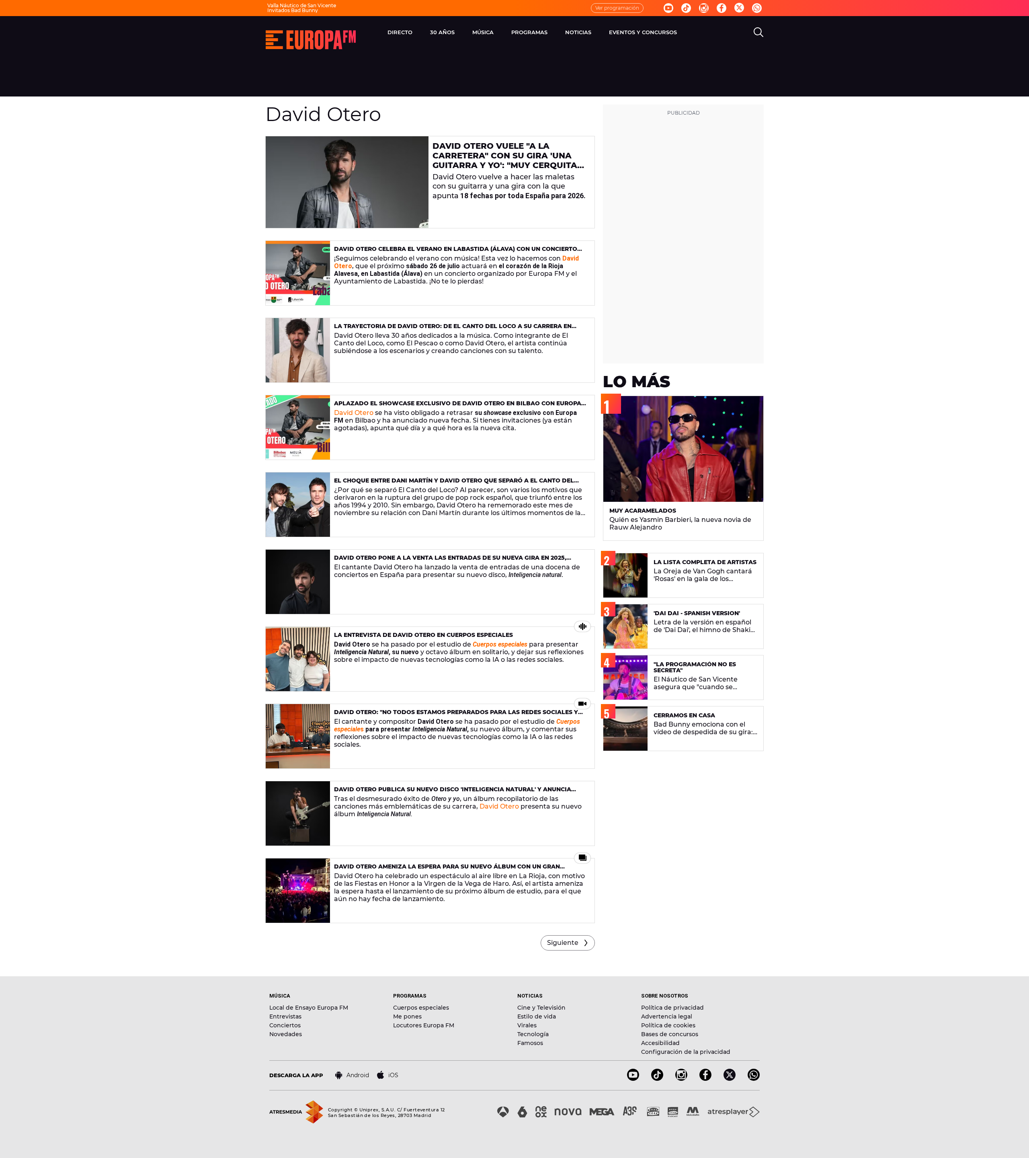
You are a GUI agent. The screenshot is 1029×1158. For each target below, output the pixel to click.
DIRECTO (399, 32)
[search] (758, 32)
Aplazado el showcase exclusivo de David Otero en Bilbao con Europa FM (457, 407)
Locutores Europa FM (423, 1025)
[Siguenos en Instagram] (704, 8)
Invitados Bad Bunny (292, 10)
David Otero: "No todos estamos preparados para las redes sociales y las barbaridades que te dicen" (456, 715)
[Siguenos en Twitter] (739, 8)
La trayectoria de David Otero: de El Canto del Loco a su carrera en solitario (453, 329)
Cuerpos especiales (421, 1007)
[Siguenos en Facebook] (721, 8)
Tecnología (533, 1034)
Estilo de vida (536, 1016)
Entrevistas (285, 1016)
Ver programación (617, 8)
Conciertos (285, 1025)
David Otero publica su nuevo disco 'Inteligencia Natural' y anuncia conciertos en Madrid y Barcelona (452, 793)
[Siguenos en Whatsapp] (757, 8)
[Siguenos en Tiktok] (686, 8)
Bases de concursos (669, 1034)
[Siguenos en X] (730, 1078)
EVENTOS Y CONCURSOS (643, 32)
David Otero (353, 413)
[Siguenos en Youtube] (668, 8)
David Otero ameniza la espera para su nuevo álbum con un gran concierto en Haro (447, 870)
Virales (527, 1025)
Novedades (285, 1034)
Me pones (407, 1016)
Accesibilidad (660, 1043)
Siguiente (562, 943)
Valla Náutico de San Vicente (301, 5)
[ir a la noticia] (347, 182)
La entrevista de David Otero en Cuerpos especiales (423, 635)
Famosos (530, 1043)
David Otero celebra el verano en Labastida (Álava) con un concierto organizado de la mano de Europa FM (455, 252)
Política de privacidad (672, 1007)
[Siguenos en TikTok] (657, 1078)
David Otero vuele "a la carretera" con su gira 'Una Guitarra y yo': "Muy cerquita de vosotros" (505, 160)
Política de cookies (668, 1025)
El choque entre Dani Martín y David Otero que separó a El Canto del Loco (454, 484)
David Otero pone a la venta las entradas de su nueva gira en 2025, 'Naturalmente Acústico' (450, 561)
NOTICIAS (578, 32)
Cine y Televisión (541, 1007)
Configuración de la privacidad (685, 1051)
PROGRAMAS (529, 32)
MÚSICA (483, 32)
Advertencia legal (666, 1016)
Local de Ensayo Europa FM (308, 1007)
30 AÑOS (442, 32)
